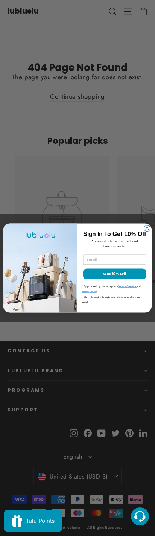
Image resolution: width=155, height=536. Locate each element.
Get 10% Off (114, 274)
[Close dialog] (147, 228)
